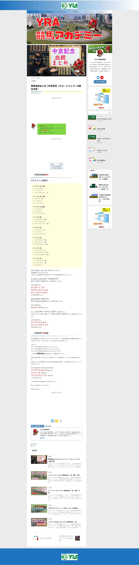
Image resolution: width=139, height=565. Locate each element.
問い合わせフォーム (101, 11)
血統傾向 (34, 443)
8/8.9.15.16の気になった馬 (104, 119)
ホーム (37, 11)
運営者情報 (76, 11)
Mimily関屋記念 (101, 160)
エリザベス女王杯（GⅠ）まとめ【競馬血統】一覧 (62, 522)
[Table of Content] (61, 164)
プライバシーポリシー (89, 11)
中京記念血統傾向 (56, 166)
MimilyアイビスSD (102, 150)
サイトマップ (63, 11)
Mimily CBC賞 (101, 128)
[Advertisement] (56, 110)
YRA (34, 446)
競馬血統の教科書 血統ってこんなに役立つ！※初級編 (104, 177)
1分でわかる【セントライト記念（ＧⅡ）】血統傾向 (63, 508)
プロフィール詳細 (100, 81)
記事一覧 (50, 11)
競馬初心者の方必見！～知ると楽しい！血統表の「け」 (104, 187)
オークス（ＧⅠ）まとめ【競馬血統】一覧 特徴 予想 (63, 475)
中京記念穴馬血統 (57, 168)
